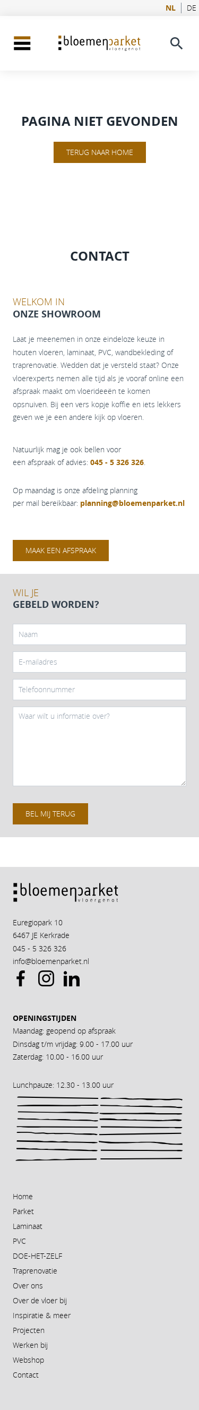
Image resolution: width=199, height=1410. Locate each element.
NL (171, 8)
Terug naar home (99, 152)
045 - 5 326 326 (39, 948)
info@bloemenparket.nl (51, 961)
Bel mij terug (50, 814)
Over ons (28, 1285)
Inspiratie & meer (42, 1315)
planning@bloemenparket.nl (132, 503)
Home (23, 1196)
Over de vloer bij (40, 1300)
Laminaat (27, 1226)
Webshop (28, 1360)
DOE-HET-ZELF (37, 1256)
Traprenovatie (35, 1271)
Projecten (29, 1330)
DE (191, 8)
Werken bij (30, 1345)
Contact (26, 1375)
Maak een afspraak (60, 550)
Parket (23, 1211)
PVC (19, 1241)
